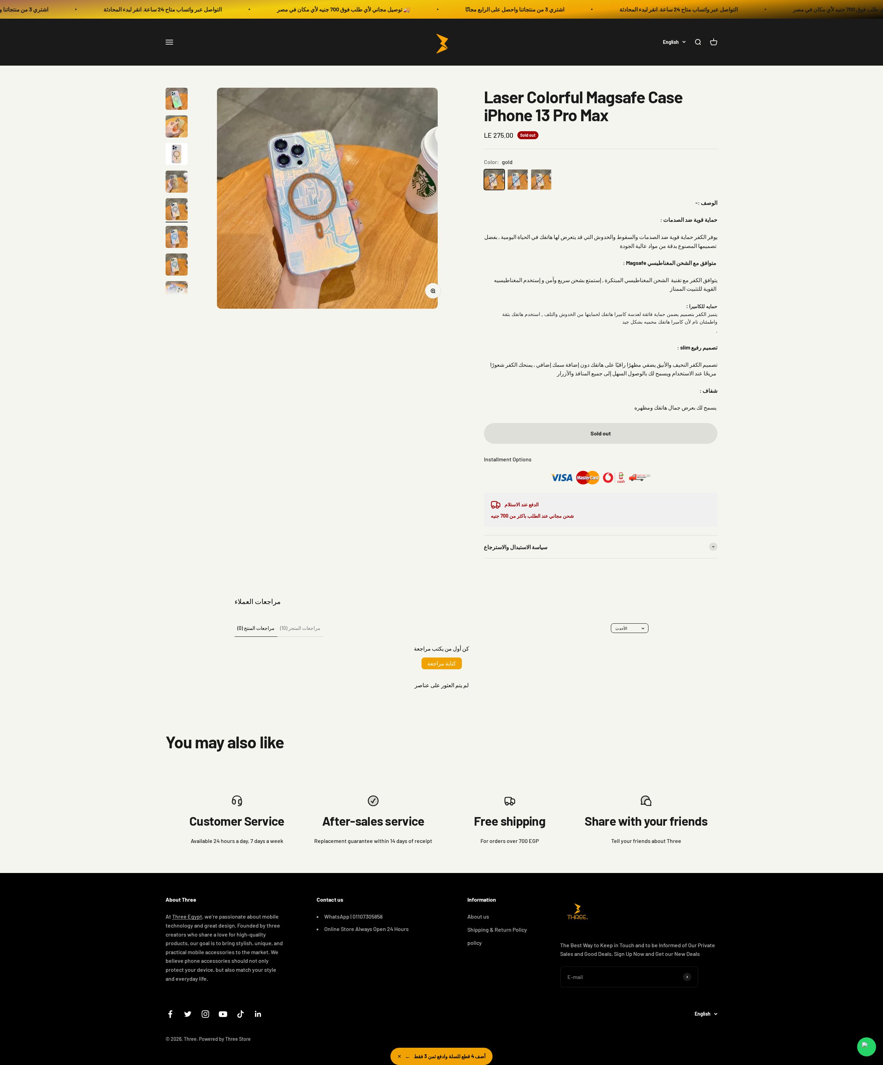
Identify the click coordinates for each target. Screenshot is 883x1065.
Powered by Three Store (225, 1039)
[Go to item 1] (177, 100)
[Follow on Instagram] (205, 1014)
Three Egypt (187, 916)
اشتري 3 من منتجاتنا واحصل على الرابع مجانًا (456, 9)
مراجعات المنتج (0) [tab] (256, 628)
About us (478, 916)
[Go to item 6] (177, 238)
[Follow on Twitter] (187, 1014)
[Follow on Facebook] (170, 1014)
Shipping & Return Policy (497, 929)
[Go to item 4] (177, 183)
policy (474, 942)
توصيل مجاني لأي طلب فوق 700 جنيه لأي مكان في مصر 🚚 (285, 9)
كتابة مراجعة (441, 663)
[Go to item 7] (177, 265)
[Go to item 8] (177, 293)
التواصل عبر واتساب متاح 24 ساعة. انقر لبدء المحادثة (104, 9)
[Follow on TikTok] (240, 1014)
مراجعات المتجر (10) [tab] (300, 628)
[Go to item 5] (177, 210)
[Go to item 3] (177, 155)
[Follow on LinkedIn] (258, 1014)
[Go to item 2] (177, 127)
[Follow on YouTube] (223, 1014)
